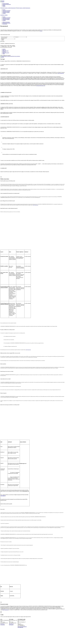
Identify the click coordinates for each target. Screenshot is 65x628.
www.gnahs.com (20, 627)
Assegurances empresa (6, 11)
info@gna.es (2, 623)
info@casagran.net (61, 73)
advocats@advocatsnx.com (40, 85)
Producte (2, 38)
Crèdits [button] (3, 53)
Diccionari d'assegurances (6, 4)
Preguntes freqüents (5, 3)
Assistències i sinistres (5, 12)
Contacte (3, 6)
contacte (41, 30)
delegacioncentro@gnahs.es (22, 626)
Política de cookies (5, 50)
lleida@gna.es (11, 623)
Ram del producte (4, 37)
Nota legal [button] (4, 51)
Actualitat (4, 13)
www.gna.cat (2, 624)
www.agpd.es (3, 495)
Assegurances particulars (6, 10)
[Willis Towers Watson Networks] (2, 57)
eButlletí (3, 5)
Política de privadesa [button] (5, 52)
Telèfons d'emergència (6, 22)
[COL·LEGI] (10, 56)
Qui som (3, 9)
